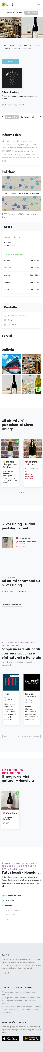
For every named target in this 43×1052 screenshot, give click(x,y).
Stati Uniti (37, 45)
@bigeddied (20, 546)
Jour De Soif (31, 463)
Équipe (4, 1010)
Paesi (9, 12)
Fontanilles (24, 538)
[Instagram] (2, 973)
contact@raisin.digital (13, 1006)
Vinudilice (11, 813)
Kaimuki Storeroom (30, 695)
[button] (21, 36)
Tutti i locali (31, 12)
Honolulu (16, 48)
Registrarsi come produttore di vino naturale (22, 998)
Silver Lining (11, 117)
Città (19, 12)
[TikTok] (5, 973)
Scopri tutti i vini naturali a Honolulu (21, 736)
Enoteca (10, 61)
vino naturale (32, 1026)
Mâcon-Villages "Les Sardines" (10, 464)
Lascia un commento (12, 604)
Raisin (5, 45)
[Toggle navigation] (38, 4)
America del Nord (24, 45)
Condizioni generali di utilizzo (20, 1010)
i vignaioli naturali (31, 959)
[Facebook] (9, 973)
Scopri (12, 45)
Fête (6, 694)
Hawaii (8, 48)
